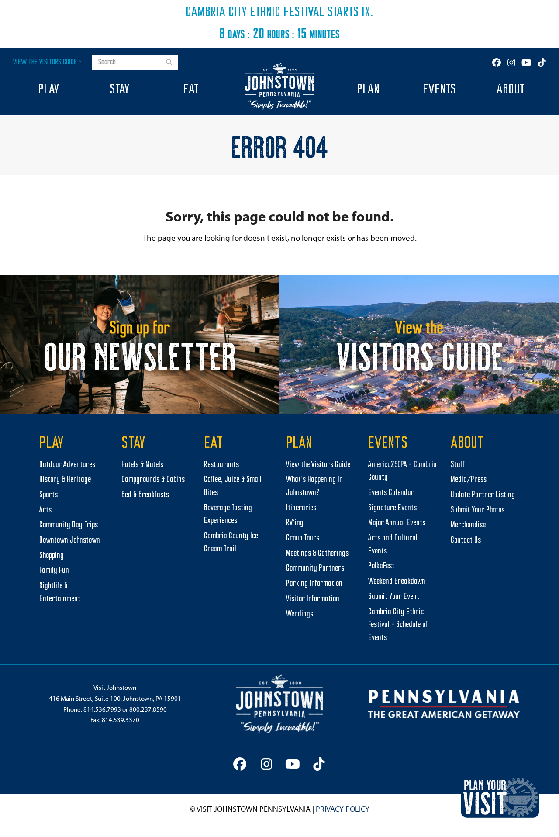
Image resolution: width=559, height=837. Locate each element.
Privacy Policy (342, 809)
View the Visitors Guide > (47, 62)
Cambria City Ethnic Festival (255, 12)
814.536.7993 (102, 709)
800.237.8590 (148, 709)
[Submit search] (169, 63)
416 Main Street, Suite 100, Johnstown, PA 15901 (115, 698)
